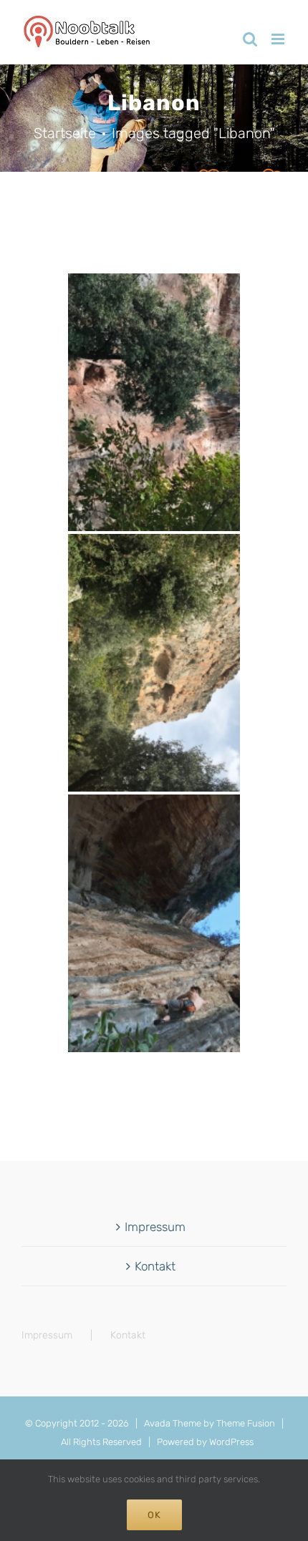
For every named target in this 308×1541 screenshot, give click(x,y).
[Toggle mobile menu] (279, 39)
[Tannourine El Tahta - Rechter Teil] (154, 663)
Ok (154, 1515)
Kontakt (155, 1266)
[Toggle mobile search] (250, 39)
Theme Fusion (245, 1423)
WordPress (231, 1442)
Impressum (155, 1227)
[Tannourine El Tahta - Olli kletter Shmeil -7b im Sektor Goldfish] (154, 923)
